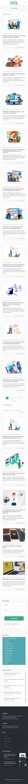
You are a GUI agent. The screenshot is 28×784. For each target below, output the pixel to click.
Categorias (6, 410)
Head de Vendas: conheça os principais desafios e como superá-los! (14, 36)
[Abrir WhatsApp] (24, 780)
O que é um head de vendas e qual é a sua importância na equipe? (13, 342)
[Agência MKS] (14, 2)
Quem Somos (8, 738)
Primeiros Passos (8, 655)
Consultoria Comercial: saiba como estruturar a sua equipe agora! (13, 227)
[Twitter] (12, 781)
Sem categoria (8, 660)
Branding (7, 641)
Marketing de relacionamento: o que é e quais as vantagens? (13, 112)
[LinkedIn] (16, 781)
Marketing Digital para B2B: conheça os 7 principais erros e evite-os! (13, 189)
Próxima (13, 401)
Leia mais (22, 47)
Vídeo (6, 663)
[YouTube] (14, 781)
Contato (6, 746)
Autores (18, 410)
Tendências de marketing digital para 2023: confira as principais (14, 380)
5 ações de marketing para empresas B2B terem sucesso (14, 74)
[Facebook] (10, 781)
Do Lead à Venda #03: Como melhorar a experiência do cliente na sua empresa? (13, 511)
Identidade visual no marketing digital (13, 579)
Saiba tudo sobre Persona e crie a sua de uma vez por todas (13, 473)
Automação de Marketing (10, 638)
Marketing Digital (8, 653)
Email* (5, 610)
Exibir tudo (22, 412)
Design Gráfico (8, 643)
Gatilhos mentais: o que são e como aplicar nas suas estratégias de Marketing (13, 304)
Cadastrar (14, 618)
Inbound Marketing (9, 650)
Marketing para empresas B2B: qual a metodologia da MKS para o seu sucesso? (14, 151)
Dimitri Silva (6, 33)
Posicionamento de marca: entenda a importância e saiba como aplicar (13, 265)
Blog (6, 743)
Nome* (6, 604)
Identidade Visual (8, 648)
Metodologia (8, 741)
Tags (12, 410)
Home (6, 735)
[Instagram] (18, 781)
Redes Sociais (8, 658)
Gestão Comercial (9, 646)
